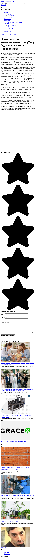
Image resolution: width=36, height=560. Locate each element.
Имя (2, 314)
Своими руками (12, 27)
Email (3, 317)
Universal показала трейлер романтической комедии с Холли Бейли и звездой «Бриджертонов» (17, 389)
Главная (6, 552)
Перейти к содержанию (8, 1)
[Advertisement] (18, 132)
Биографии (7, 19)
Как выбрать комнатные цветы (10, 521)
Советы (6, 23)
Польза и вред (12, 25)
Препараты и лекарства (15, 22)
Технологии (11, 15)
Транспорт (11, 28)
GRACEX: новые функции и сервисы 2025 (13, 441)
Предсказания (8, 31)
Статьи (10, 17)
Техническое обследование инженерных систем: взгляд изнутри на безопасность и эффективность (17, 496)
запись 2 (3, 547)
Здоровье (7, 20)
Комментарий (5, 321)
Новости (6, 12)
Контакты (7, 554)
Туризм (10, 30)
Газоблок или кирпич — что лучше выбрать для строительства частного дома (15, 468)
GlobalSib (3, 5)
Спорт (9, 14)
